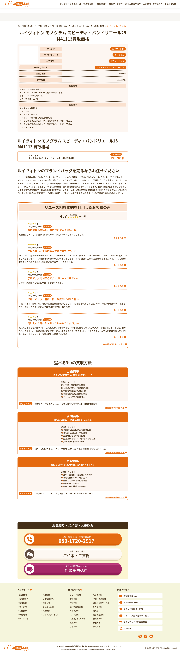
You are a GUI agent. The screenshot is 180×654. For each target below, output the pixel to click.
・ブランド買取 (74, 594)
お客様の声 (157, 3)
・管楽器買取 (96, 618)
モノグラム (119, 54)
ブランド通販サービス (133, 609)
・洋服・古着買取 (98, 599)
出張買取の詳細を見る (115, 407)
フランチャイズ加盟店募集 (135, 622)
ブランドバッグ (117, 61)
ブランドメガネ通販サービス (136, 615)
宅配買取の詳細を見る (115, 497)
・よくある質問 (47, 606)
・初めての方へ (47, 599)
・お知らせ (45, 602)
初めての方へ (89, 3)
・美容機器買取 (97, 614)
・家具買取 (95, 626)
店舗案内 (147, 3)
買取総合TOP (23, 589)
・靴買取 (94, 610)
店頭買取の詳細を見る (115, 452)
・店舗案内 (22, 594)
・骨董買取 (95, 622)
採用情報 (127, 628)
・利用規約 (22, 614)
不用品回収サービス (132, 602)
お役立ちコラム (130, 595)
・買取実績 (45, 594)
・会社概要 (22, 602)
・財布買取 (72, 599)
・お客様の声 (23, 599)
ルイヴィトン (118, 48)
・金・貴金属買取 (75, 606)
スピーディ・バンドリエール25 (110, 67)
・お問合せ (22, 610)
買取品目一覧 (74, 589)
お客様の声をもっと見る (114, 344)
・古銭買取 (72, 626)
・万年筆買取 (73, 610)
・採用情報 (45, 610)
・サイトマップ (24, 618)
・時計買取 (72, 602)
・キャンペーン (24, 606)
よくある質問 (170, 3)
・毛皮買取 (72, 622)
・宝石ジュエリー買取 (100, 602)
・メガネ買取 (96, 606)
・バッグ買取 (96, 594)
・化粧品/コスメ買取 (76, 618)
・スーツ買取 (73, 614)
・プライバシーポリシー (51, 614)
